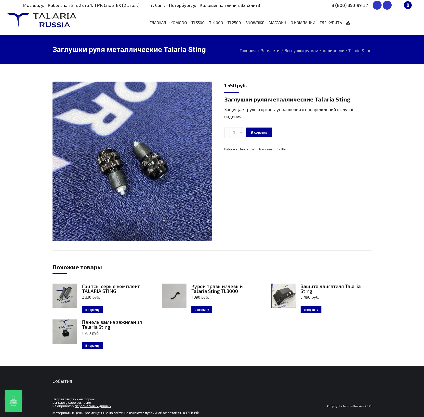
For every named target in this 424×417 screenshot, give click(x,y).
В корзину (259, 132)
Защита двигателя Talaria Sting (331, 288)
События (62, 381)
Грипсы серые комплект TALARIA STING (111, 288)
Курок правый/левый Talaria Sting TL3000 (217, 288)
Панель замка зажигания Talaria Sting (112, 324)
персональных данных (93, 406)
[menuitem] (158, 22)
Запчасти (246, 149)
